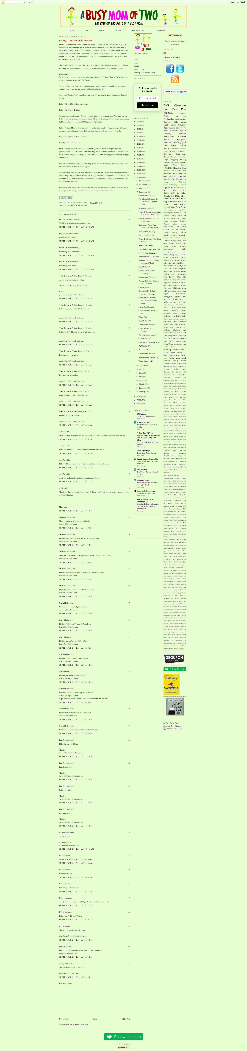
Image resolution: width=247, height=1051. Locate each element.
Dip (185, 299)
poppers (178, 612)
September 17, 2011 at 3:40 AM (76, 425)
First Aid (172, 500)
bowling (166, 347)
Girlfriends (167, 389)
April (141, 380)
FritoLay (175, 386)
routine (176, 623)
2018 (139, 151)
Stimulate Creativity (178, 221)
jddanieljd (63, 946)
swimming (180, 366)
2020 (139, 144)
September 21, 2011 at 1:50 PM (75, 562)
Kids (176, 121)
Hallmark (166, 517)
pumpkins (180, 618)
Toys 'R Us (182, 201)
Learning (183, 229)
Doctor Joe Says (143, 450)
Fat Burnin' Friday (179, 148)
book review (181, 118)
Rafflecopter (182, 542)
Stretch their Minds (170, 403)
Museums (167, 232)
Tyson (184, 405)
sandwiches (182, 321)
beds (176, 573)
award (170, 570)
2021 (139, 140)
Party (165, 305)
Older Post (126, 1019)
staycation (175, 445)
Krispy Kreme (182, 520)
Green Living (175, 218)
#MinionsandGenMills (170, 461)
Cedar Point (182, 375)
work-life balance (179, 649)
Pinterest (183, 394)
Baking (173, 241)
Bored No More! (145, 349)
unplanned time (181, 640)
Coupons (182, 124)
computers (182, 282)
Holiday (183, 159)
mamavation (169, 136)
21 (129, 586)
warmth (179, 643)
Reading (175, 232)
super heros (175, 632)
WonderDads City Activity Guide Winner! (149, 282)
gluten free (183, 590)
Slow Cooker (176, 548)
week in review (181, 447)
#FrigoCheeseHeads (170, 456)
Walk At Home (170, 308)
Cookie (183, 207)
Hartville (166, 392)
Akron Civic (175, 207)
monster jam (178, 431)
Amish (166, 165)
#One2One (183, 461)
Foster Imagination (179, 268)
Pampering (176, 338)
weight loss (174, 151)
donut (165, 419)
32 (129, 786)
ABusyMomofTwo (72, 104)
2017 (139, 155)
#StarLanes (176, 467)
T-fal (178, 305)
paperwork (183, 609)
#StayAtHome (168, 227)
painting (177, 609)
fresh (174, 590)
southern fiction (181, 442)
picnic (184, 433)
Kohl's (179, 302)
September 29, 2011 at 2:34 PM (75, 957)
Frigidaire (166, 506)
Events (184, 383)
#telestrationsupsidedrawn (171, 475)
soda (165, 629)
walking (183, 204)
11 (129, 411)
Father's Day (168, 386)
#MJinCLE (167, 459)
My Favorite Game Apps (148, 253)
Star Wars (183, 400)
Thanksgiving (181, 280)
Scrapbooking (182, 545)
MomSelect (83, 205)
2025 (139, 125)
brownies (175, 576)
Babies (184, 227)
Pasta (178, 394)
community (167, 349)
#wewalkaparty (168, 478)
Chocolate (177, 168)
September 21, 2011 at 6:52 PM (75, 630)
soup (175, 442)
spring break (178, 629)
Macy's (179, 523)
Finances (166, 500)
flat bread (179, 587)
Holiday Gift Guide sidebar (144, 72)
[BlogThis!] (63, 197)
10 (129, 391)
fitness (173, 587)
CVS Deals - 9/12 (145, 287)
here (100, 86)
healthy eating (182, 422)
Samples (182, 112)
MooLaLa (173, 394)
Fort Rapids (168, 503)
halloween (183, 285)
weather (173, 447)
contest (184, 252)
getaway (173, 352)
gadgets (166, 352)
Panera (166, 534)
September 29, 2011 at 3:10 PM (75, 977)
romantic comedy (170, 363)
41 (129, 946)
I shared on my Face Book (69, 415)
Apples (172, 327)
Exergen (170, 498)
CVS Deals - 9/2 (145, 346)
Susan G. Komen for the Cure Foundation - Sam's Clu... (150, 213)
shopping (182, 209)
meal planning (174, 319)
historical (179, 187)
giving (170, 422)
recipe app (182, 436)
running (173, 215)
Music (174, 145)
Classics (172, 492)
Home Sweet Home (146, 245)
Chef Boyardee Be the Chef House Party (149, 219)
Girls (170, 302)
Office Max (182, 277)
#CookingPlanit (181, 294)
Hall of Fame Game (179, 514)
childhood (174, 310)
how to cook (168, 425)
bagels (180, 570)
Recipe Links (170, 127)
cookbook (167, 313)
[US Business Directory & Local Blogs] (123, 1048)
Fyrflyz (62, 44)
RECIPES (117, 30)
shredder (166, 626)
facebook (167, 316)
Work (179, 308)
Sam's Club (168, 341)
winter (175, 450)
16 (129, 488)
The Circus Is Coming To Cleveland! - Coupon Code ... (148, 202)
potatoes (183, 612)
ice (185, 595)
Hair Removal (168, 514)
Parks (170, 534)
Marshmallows (181, 274)
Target (166, 159)
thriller (174, 204)
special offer (167, 445)
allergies (171, 567)
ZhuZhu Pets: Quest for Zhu (149, 249)
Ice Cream (173, 173)
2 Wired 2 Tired (143, 422)
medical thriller (168, 431)
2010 (139, 396)
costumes (176, 349)
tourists (176, 637)
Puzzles (183, 338)
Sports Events (173, 400)
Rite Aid (182, 198)
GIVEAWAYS (160, 30)
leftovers (183, 355)
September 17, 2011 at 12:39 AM (76, 241)
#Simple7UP (182, 464)
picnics (166, 436)
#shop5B (172, 470)
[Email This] (60, 197)
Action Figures (181, 478)
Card (169, 299)
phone (184, 288)
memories (183, 319)
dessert (170, 285)
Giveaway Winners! (146, 208)
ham (185, 352)
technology (182, 324)
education (183, 313)
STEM (165, 397)
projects (184, 615)
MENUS (101, 30)
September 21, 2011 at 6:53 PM (75, 648)
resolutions (179, 621)
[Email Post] (100, 203)
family (166, 151)
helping (179, 593)
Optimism (167, 531)
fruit (177, 285)
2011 (139, 177)
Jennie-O (177, 271)
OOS (176, 528)
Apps (165, 268)
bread (173, 347)
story (185, 629)
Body (173, 484)
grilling (174, 422)
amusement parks (180, 344)
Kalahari (183, 271)
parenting (179, 433)
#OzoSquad (167, 464)
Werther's (174, 562)
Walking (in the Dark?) (147, 335)
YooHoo (175, 565)
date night (177, 582)
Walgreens (181, 139)
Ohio (170, 338)
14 (129, 460)
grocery (179, 352)
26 (129, 671)
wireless (166, 649)
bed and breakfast (169, 573)
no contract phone (176, 607)
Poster (165, 540)
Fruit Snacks (182, 386)
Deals (166, 124)
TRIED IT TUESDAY (138, 30)
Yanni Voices (178, 411)
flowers (173, 316)
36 (129, 869)
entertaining (182, 235)
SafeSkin (166, 545)
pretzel (171, 436)
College (178, 492)
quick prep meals (170, 291)
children (182, 133)
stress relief (174, 324)
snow (179, 291)
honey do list (169, 595)
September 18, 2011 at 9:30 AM (76, 439)
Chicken (166, 229)
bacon (175, 570)
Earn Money (168, 336)
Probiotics (172, 540)
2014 (139, 166)
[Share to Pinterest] (71, 197)
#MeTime (183, 459)
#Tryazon (182, 182)
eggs (174, 285)
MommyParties (169, 277)
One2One (167, 179)
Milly (184, 526)
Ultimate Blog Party (171, 408)
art (185, 567)
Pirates (184, 534)
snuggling (183, 626)
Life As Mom (142, 469)
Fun (177, 229)
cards (172, 414)
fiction (183, 121)
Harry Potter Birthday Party (149, 357)
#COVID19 (168, 168)
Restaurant (174, 198)
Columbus (167, 380)
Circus (179, 241)
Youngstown (182, 565)
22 (129, 603)
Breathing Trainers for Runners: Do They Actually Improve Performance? (148, 506)
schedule (173, 439)
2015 (139, 162)
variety (175, 643)
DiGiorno (171, 495)
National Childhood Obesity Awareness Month (150, 261)
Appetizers (177, 296)
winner (184, 291)
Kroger (184, 218)
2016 (139, 158)
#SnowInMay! (168, 467)
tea (185, 366)
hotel (176, 595)
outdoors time (170, 609)
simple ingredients (174, 626)
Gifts (165, 243)
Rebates (166, 280)
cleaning (183, 310)
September (143, 192)
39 (129, 912)
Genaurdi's (172, 509)
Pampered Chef (181, 531)
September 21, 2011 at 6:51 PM (75, 613)
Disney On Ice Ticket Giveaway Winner (147, 292)
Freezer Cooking (180, 503)
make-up (174, 604)
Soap (182, 548)
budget (181, 576)
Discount (173, 201)
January (142, 391)
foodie (184, 587)
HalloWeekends (175, 517)
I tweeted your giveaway (68, 355)
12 (129, 432)
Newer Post (63, 1019)
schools (166, 324)
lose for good (177, 601)
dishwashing (182, 417)
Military (180, 526)
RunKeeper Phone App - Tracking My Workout (148, 226)
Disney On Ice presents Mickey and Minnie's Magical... (148, 300)
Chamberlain (179, 489)
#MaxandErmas (175, 459)
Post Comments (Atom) (79, 1024)
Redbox (173, 280)
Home (95, 1019)
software (173, 366)
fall (169, 419)
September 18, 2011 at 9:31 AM (76, 467)
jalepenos (166, 598)
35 (129, 855)
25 (129, 654)
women (171, 649)
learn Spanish (168, 601)
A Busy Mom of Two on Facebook (76, 136)
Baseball (179, 327)
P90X (177, 196)
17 (129, 517)
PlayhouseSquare (169, 537)
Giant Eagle (181, 154)
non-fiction (167, 321)
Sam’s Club (173, 545)
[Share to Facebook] (68, 197)
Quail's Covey (181, 540)
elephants (171, 584)
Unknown (63, 855)
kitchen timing (172, 428)
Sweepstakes (182, 403)
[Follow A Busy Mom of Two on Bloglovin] (176, 93)
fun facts (178, 419)
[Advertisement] (73, 1001)
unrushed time (168, 643)
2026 (139, 121)
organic (183, 358)
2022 (139, 136)
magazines (167, 604)
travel (184, 445)
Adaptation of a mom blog (146, 493)
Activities (167, 241)
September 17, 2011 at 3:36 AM (76, 298)
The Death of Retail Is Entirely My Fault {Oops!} (147, 483)
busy (185, 576)
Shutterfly (177, 341)
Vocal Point (167, 562)
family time (168, 238)
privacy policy (176, 615)
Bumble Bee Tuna (169, 489)
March (142, 384)
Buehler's (167, 330)
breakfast (183, 246)
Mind (165, 528)
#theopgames (168, 296)
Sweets (166, 554)
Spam (165, 551)
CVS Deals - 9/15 (145, 266)
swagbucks (183, 632)
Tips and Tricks (170, 187)
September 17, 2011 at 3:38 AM (76, 385)
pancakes (172, 433)
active (184, 411)
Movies (166, 198)
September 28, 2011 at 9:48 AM (76, 905)
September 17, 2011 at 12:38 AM (76, 227)
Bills (169, 484)
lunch (184, 601)
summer (183, 224)
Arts (170, 268)
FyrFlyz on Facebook (71, 142)
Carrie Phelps (64, 603)
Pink (180, 534)
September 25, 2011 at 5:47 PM (75, 756)
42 (129, 963)
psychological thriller (170, 618)
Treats (180, 405)
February (143, 388)
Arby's (165, 481)
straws (165, 632)
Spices (166, 400)
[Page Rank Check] (172, 723)
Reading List (139, 69)
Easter (165, 498)
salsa (180, 623)
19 (129, 551)
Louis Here (84, 395)
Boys (184, 327)
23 (129, 620)
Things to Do (173, 405)
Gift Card (180, 512)
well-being (183, 646)
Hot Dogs (174, 392)
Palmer (184, 302)
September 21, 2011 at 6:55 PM (75, 733)
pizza (175, 224)
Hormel (173, 130)
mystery (166, 215)
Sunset (175, 551)
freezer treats (168, 590)
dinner (166, 182)
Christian (175, 299)
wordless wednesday (172, 162)
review (179, 127)
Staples (170, 551)
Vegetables (167, 282)
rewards (166, 623)
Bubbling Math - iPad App (149, 256)
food (166, 145)
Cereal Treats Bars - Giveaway (146, 329)
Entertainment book (176, 383)
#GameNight (180, 263)
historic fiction (181, 316)
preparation (167, 615)
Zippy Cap (143, 317)
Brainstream (178, 484)
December (143, 180)
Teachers (183, 305)
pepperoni (167, 361)
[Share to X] (65, 197)
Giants (166, 512)
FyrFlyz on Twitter (72, 110)
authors (166, 570)
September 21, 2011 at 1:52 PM (75, 596)
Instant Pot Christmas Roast (146, 416)
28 (129, 709)
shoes (184, 439)
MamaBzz (182, 156)
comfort (184, 579)
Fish (176, 500)
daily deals (168, 209)
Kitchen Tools (169, 274)
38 (129, 898)
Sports (170, 213)
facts (169, 587)
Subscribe (147, 105)
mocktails (166, 607)
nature (178, 358)
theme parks (171, 635)
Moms (166, 221)
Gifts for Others (178, 193)
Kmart (184, 168)
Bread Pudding (174, 487)
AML (61, 488)
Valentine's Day (168, 411)
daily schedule (173, 417)
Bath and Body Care (179, 481)
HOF (184, 512)
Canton (170, 375)
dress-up (183, 349)
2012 (139, 173)
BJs (173, 372)
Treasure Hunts (177, 556)
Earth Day (167, 383)
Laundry (171, 254)
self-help (179, 439)
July (141, 369)
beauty (184, 570)
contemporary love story (172, 252)
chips (184, 347)
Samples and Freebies (147, 195)
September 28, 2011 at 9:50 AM (76, 919)
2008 (139, 403)
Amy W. (62, 431)
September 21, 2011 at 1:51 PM (75, 579)
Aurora (170, 481)
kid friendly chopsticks (178, 598)
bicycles (180, 573)
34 (129, 832)
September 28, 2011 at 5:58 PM (75, 940)
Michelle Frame (65, 517)
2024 (139, 129)
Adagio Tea (182, 266)
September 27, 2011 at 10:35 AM (76, 849)
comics (166, 582)
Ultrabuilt (183, 408)
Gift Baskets (172, 512)
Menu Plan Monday (175, 111)
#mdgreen (166, 470)
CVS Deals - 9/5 (145, 338)
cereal (166, 176)
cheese (166, 310)
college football (169, 579)
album (184, 308)
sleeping (166, 366)
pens (174, 612)
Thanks (166, 405)
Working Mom (182, 562)
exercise (183, 162)
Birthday (166, 218)
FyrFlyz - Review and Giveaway (75, 40)
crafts (165, 285)
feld (176, 209)
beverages (167, 414)
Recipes (167, 121)
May (141, 376)
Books (173, 124)
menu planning (169, 358)
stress (180, 445)
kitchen (166, 319)
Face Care (177, 498)
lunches (183, 260)
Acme (177, 227)
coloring (178, 579)
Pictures (171, 243)
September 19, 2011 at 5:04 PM (75, 510)
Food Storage (182, 500)
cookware (175, 313)
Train (169, 556)
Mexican (166, 394)
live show (183, 213)
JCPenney (183, 392)
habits (173, 593)
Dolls (184, 333)
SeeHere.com (168, 548)
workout (176, 369)
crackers (166, 417)
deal (184, 179)
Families (167, 142)
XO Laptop (167, 565)
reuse (184, 621)
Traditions (183, 232)
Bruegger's (183, 487)
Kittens (175, 520)
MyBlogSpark (180, 142)
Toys (173, 179)
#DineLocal (182, 453)
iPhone (176, 355)
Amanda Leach (65, 832)
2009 (139, 400)
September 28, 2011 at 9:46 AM (76, 863)
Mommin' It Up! (143, 480)
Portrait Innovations (181, 537)
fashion (172, 419)
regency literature (180, 361)
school (177, 238)
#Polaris (174, 464)
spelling (170, 629)
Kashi (171, 520)
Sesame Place (173, 397)
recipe (166, 204)
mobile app (182, 604)
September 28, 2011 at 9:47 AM (76, 891)
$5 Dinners (141, 413)
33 (129, 809)
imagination (177, 425)
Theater (171, 344)
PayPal (175, 534)
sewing (184, 623)
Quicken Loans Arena (171, 542)
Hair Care (183, 389)
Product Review (170, 156)
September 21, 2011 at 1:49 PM (75, 528)
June (141, 373)
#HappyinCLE (182, 456)
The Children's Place (175, 554)
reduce (174, 621)
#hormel (167, 207)
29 (129, 726)
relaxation (167, 439)
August (142, 365)
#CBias (166, 327)
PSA (172, 531)
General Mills (181, 509)
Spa (185, 548)
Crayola (167, 201)
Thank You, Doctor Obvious (147, 453)
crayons (170, 582)
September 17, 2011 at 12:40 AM (76, 255)
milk (165, 263)
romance (167, 170)
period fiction (174, 176)
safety (175, 321)
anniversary (179, 567)
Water (174, 246)
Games (184, 241)
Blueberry (179, 372)
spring (184, 238)
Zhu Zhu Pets (175, 260)
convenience (182, 414)
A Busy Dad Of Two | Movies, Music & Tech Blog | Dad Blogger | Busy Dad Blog (148, 436)
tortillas (170, 637)
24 (129, 637)
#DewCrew (167, 453)
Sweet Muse (182, 551)
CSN (184, 372)
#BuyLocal (167, 372)
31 (129, 763)
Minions (170, 528)
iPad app (167, 288)
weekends (167, 450)
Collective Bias (180, 378)
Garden (166, 302)
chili (176, 414)
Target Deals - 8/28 (146, 361)
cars (179, 347)
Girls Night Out (175, 389)
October (142, 188)
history (184, 593)
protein (176, 436)
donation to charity (170, 235)
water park (171, 263)
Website (179, 179)
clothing (176, 213)
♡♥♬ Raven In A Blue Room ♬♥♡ (73, 275)
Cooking (173, 190)
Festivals (183, 498)
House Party (168, 271)
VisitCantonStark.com (179, 559)
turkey (166, 254)
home (165, 355)
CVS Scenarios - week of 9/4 (149, 342)
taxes (165, 635)
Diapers (179, 333)
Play (176, 254)
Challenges (167, 378)
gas (178, 590)
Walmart (175, 282)
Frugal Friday (180, 165)
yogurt (166, 294)
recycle (168, 621)
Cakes (166, 213)
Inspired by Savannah (67, 219)
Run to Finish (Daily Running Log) (145, 500)
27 (129, 689)
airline (165, 567)
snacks (166, 173)
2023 (139, 132)
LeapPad (166, 523)
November (143, 184)
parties (166, 612)
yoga (184, 369)
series (184, 363)
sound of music (168, 442)
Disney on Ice (182, 380)
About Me (182, 215)
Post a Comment (65, 983)
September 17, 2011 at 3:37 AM (76, 344)
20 (129, 569)
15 (129, 474)
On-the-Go (183, 528)
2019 (139, 147)
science (179, 363)
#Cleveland (183, 450)
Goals (175, 302)
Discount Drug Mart (180, 495)
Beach (165, 484)
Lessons (173, 523)
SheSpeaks (183, 397)
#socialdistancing (170, 184)
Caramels (176, 375)
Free (166, 109)
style (169, 632)
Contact (137, 66)
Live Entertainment (178, 170)
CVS (86, 30)
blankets (169, 576)
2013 (139, 170)
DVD (181, 299)
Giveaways (72, 205)
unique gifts (167, 447)
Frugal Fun (173, 506)
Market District (172, 526)
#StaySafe (183, 467)
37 (129, 884)
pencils (170, 612)
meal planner (182, 428)
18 (129, 534)
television (167, 369)
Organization (169, 196)
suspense (183, 176)
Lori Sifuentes (64, 740)
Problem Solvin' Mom (146, 490)
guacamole (167, 593)
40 (129, 926)
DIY (172, 229)
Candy (165, 375)
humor (171, 355)
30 (129, 740)
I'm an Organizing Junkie (147, 458)
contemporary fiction (175, 249)
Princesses (171, 305)
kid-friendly (177, 288)
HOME (72, 30)
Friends (183, 184)
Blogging (174, 159)
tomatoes (179, 635)
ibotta (181, 595)
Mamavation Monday (147, 231)
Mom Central (178, 336)
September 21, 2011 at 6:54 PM (75, 702)
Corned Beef (174, 380)
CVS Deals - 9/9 (145, 320)
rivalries (171, 623)
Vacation (166, 224)
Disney (183, 196)
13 (129, 446)
